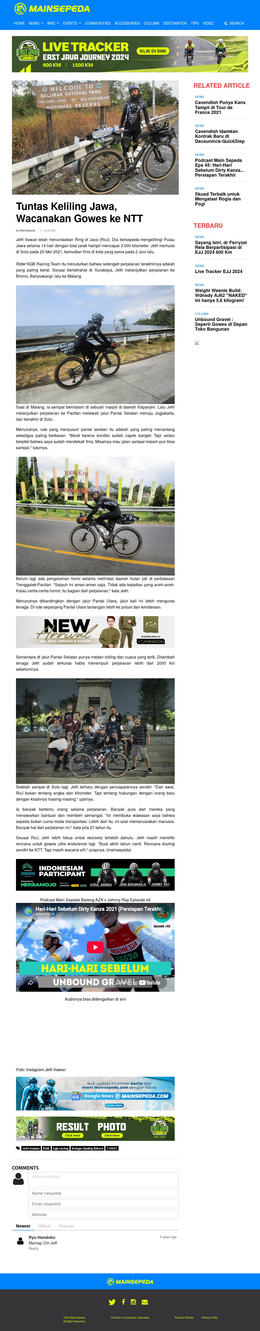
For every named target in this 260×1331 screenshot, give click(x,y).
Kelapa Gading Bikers (87, 1148)
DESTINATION (175, 23)
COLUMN (151, 23)
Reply (34, 1248)
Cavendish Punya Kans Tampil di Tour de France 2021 (220, 107)
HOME (19, 23)
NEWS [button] (34, 23)
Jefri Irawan (31, 1148)
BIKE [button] (51, 23)
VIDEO (208, 23)
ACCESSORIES (127, 23)
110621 (112, 1148)
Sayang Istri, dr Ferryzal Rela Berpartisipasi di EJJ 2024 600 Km (221, 247)
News (199, 96)
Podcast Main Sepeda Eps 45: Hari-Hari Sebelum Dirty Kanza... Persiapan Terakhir (219, 167)
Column (201, 313)
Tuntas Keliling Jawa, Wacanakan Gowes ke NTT (79, 211)
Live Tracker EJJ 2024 (218, 271)
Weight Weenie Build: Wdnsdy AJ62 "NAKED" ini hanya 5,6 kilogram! (221, 295)
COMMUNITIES (97, 23)
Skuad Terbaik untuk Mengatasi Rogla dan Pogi (218, 199)
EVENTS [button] (70, 23)
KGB (46, 1148)
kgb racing (60, 1148)
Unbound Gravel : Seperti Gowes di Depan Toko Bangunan (221, 324)
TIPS (195, 23)
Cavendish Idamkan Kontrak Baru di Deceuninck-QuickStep (220, 136)
